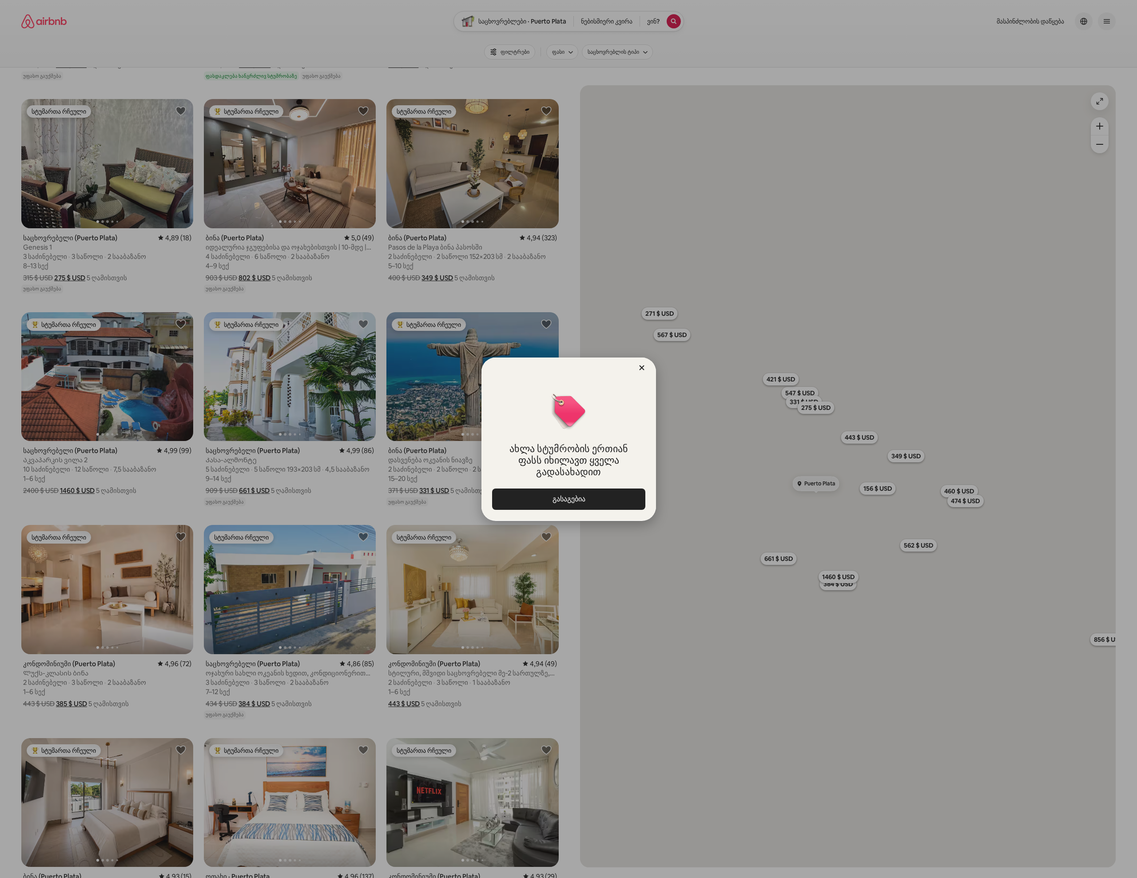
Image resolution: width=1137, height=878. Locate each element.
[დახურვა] (641, 367)
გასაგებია (568, 499)
